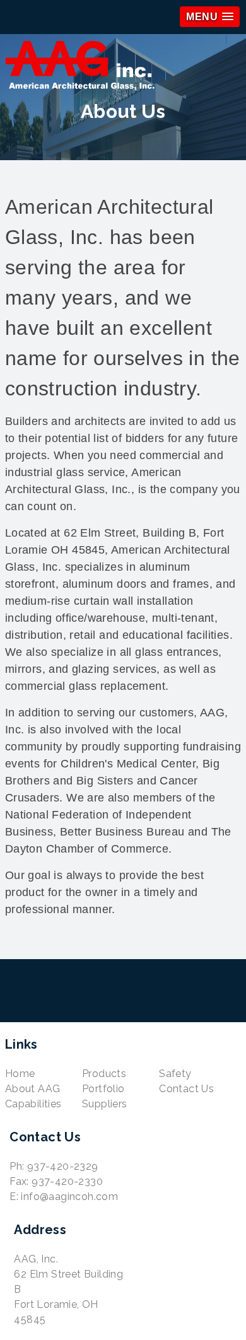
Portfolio (103, 1089)
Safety (175, 1074)
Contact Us (186, 1089)
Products (104, 1074)
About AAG (33, 1089)
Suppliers (104, 1104)
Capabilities (33, 1104)
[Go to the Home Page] (123, 67)
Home (20, 1074)
